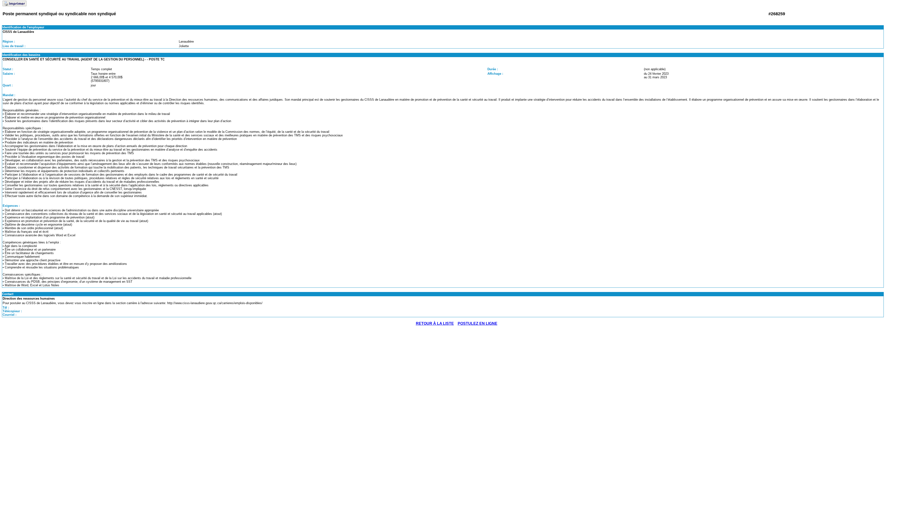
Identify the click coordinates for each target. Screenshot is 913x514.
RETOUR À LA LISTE (435, 323)
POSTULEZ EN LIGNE (477, 323)
